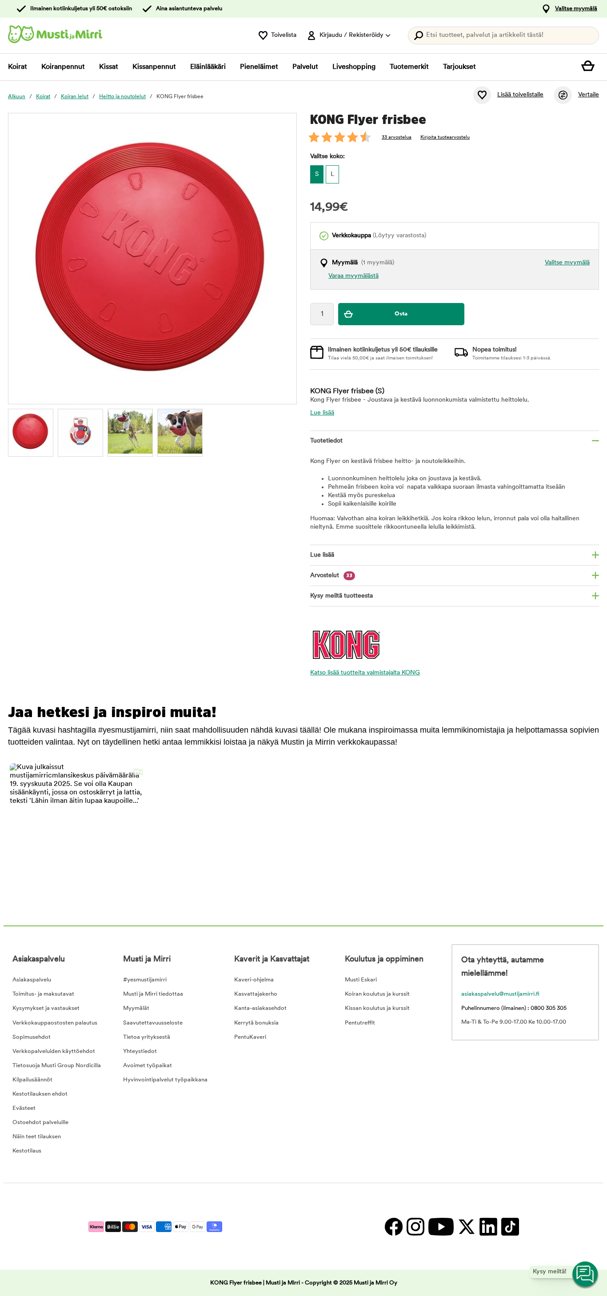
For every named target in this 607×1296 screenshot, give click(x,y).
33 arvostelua (396, 137)
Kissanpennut (154, 67)
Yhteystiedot (140, 1051)
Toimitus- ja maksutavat (43, 994)
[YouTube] (440, 1226)
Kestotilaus (26, 1151)
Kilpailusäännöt (32, 1080)
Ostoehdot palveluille (40, 1122)
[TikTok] (509, 1226)
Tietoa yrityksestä (146, 1037)
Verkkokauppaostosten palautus (54, 1023)
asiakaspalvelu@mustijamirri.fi (500, 994)
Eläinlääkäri (208, 67)
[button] (78, 832)
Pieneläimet (259, 67)
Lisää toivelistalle (520, 95)
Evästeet (24, 1108)
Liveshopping (353, 67)
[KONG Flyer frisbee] (30, 431)
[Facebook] (393, 1226)
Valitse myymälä (576, 9)
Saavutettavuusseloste (153, 1023)
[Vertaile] (563, 95)
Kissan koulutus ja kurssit (377, 1008)
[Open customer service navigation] (585, 1274)
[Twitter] (466, 1226)
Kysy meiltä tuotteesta (341, 596)
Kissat (108, 67)
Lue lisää (322, 413)
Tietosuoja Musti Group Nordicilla (56, 1066)
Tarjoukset (459, 67)
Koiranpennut (63, 67)
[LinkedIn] (488, 1226)
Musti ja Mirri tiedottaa (153, 994)
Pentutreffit (360, 1023)
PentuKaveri (250, 1037)
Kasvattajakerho (255, 994)
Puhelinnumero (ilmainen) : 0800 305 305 (514, 1008)
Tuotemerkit (409, 67)
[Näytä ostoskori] (590, 67)
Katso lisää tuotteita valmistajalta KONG (365, 673)
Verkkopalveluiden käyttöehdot (53, 1051)
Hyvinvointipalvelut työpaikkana (165, 1080)
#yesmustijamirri (145, 980)
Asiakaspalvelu (31, 980)
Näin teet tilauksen (36, 1137)
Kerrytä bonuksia (256, 1023)
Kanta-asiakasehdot (260, 1008)
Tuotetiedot (326, 441)
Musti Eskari (361, 980)
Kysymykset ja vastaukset (46, 1008)
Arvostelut (331, 575)
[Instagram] (415, 1226)
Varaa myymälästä (353, 276)
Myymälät (136, 1008)
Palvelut (305, 67)
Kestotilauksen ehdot (40, 1094)
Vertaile (588, 95)
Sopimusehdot (31, 1037)
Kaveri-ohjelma (254, 980)
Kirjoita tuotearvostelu (445, 137)
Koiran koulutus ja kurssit (377, 994)
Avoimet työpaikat (147, 1066)
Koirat (17, 67)
